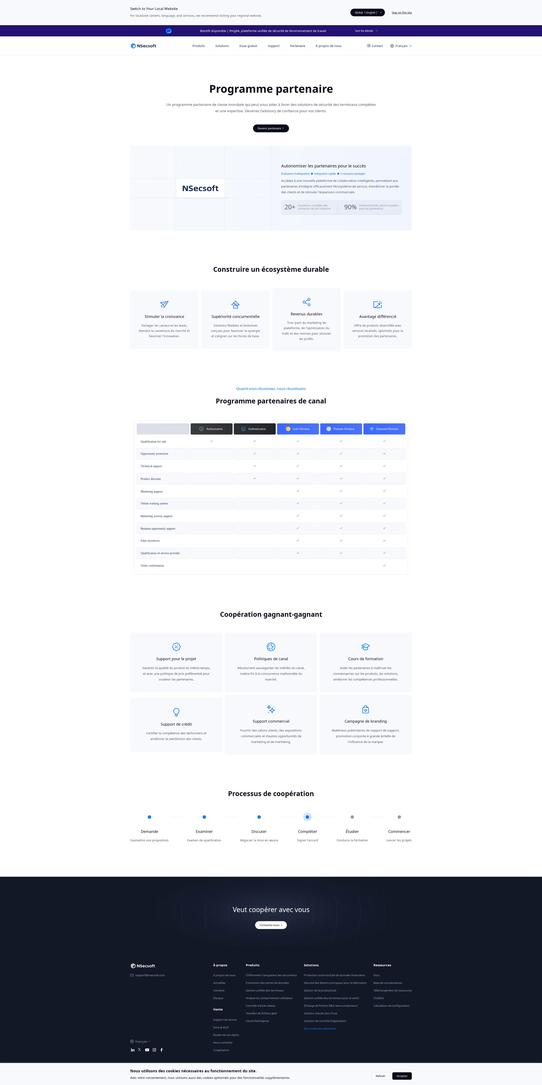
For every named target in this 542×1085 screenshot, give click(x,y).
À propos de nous (329, 46)
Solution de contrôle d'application (325, 1021)
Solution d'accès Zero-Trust (320, 1013)
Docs (376, 975)
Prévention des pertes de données (267, 983)
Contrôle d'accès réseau (260, 1006)
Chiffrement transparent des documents (271, 975)
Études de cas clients (226, 1035)
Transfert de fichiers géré (261, 1013)
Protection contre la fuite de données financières (334, 975)
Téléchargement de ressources (392, 990)
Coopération (221, 1050)
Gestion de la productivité (320, 990)
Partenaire (297, 46)
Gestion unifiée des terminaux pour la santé (331, 998)
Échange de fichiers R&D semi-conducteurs (331, 1006)
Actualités (219, 983)
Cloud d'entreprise (257, 1021)
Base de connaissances (387, 983)
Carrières (218, 990)
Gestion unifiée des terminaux (265, 990)
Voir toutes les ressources (320, 1028)
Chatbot (378, 998)
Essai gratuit (248, 46)
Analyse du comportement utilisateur (269, 998)
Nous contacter (223, 1042)
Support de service (225, 1020)
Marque (218, 998)
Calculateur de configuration (391, 1006)
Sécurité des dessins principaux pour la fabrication (335, 983)
